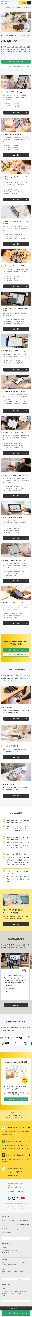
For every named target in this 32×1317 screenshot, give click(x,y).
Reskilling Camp (5, 1296)
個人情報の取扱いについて (21, 1203)
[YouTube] (22, 1198)
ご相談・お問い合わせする (15, 1127)
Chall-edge (16, 1252)
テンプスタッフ (5, 1250)
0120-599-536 (16, 1172)
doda (3, 1262)
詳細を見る (16, 718)
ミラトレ (16, 1271)
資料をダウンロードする (16, 61)
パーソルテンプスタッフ (22, 1220)
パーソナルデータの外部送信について (16, 1206)
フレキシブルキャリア (7, 1252)
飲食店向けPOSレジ (10, 7)
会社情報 (11, 1191)
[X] (18, 1198)
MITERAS (12, 1293)
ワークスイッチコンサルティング (18, 1291)
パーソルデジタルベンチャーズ (23, 1228)
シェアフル (9, 1271)
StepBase (13, 1296)
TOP (3, 7)
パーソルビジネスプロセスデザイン (8, 1224)
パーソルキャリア (6, 1228)
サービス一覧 (16, 1279)
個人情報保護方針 (9, 1203)
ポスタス (19, 1293)
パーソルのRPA (5, 1291)
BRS (23, 1262)
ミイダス (4, 1264)
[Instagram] (13, 1198)
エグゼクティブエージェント (13, 1262)
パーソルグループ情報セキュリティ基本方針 (16, 1208)
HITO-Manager (5, 1293)
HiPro (3, 1274)
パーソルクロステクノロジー (23, 1224)
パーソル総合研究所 (6, 1232)
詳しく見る (16, 112)
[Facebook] (9, 1198)
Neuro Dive (22, 1271)
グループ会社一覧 (16, 1238)
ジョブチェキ (14, 1250)
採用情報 (20, 1191)
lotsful (3, 1271)
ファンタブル (22, 1250)
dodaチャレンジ (12, 1264)
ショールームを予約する (14, 1155)
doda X (19, 1264)
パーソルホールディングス (8, 1220)
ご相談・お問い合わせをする (16, 66)
